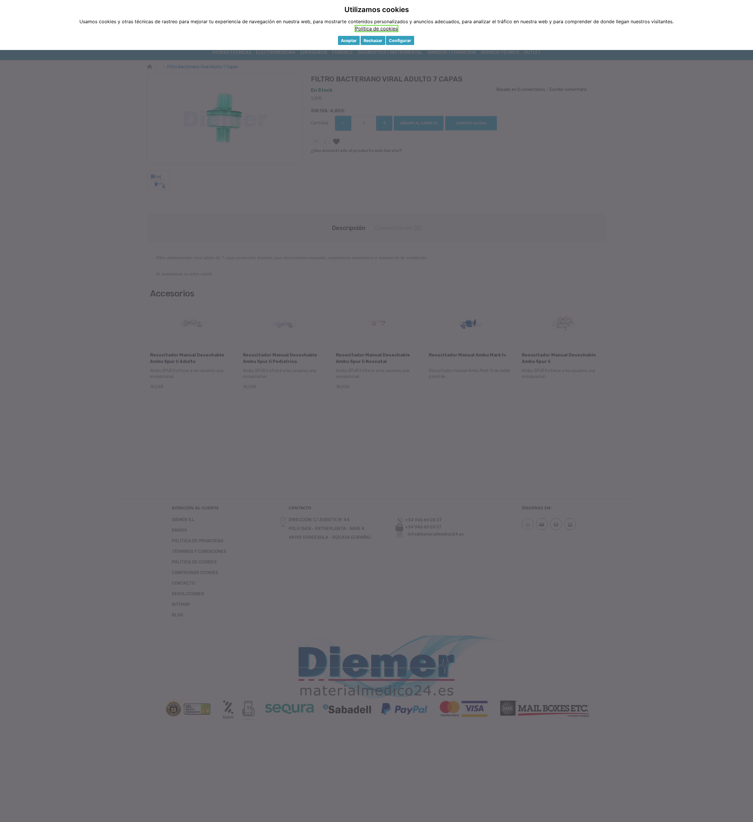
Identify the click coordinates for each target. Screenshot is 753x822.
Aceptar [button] (349, 40)
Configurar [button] (400, 40)
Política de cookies (376, 28)
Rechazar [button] (373, 40)
